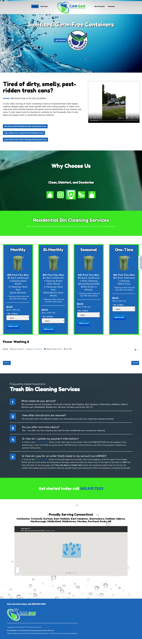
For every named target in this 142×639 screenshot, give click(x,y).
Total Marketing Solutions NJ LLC (38, 633)
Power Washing (37, 349)
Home (35, 6)
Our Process (99, 6)
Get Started (60, 40)
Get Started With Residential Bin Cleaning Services (25, 126)
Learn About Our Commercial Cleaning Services (24, 133)
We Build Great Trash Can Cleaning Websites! (63, 633)
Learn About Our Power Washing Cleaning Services (25, 140)
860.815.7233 (91, 488)
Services (44, 6)
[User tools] (136, 349)
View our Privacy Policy (34, 627)
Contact (111, 6)
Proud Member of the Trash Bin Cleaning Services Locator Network (30, 630)
